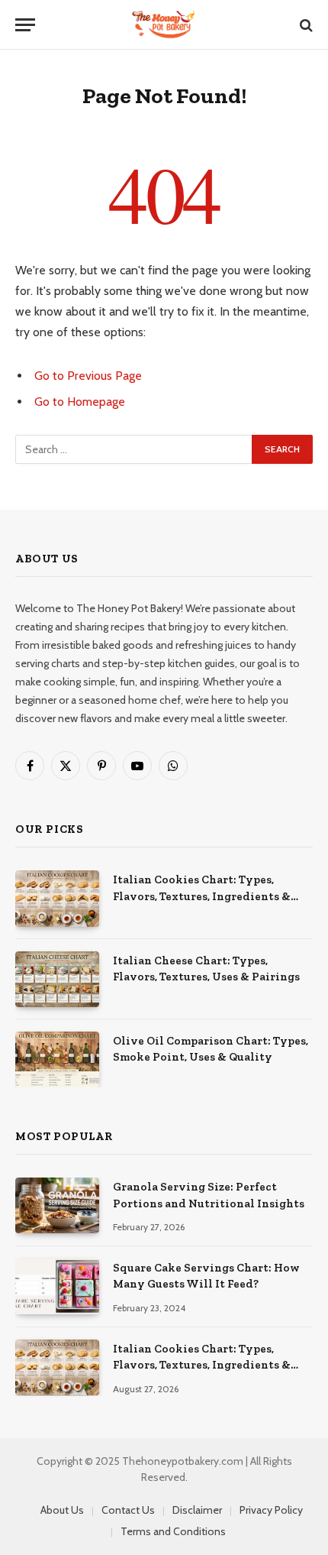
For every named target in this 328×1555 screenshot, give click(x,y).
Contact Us (128, 1510)
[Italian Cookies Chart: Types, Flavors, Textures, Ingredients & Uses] (57, 898)
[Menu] (25, 25)
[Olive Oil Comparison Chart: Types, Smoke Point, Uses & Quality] (57, 1059)
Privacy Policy (271, 1510)
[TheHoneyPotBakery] (163, 25)
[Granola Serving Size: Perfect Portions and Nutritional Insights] (57, 1205)
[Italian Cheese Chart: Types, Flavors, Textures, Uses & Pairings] (57, 979)
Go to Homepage (79, 401)
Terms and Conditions (173, 1531)
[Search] (305, 25)
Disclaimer (197, 1510)
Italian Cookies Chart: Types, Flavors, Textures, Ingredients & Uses (202, 896)
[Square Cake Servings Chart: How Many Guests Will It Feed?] (57, 1286)
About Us (62, 1510)
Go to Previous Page (88, 375)
